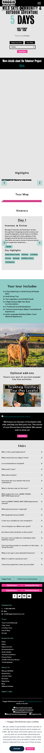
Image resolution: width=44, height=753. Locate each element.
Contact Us (7, 605)
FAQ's (4, 644)
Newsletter (6, 681)
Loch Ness (33, 254)
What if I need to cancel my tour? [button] (15, 559)
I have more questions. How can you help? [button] (18, 564)
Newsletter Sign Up (32, 590)
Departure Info (16, 42)
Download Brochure (32, 585)
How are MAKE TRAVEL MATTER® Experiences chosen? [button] (20, 502)
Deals (4, 642)
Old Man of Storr (27, 258)
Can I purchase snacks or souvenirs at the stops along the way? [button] (20, 546)
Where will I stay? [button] (8, 469)
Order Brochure (11, 590)
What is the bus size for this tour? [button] (15, 488)
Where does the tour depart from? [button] (15, 458)
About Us (6, 667)
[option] (22, 180)
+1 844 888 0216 (9, 608)
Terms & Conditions (9, 654)
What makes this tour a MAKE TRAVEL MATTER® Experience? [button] (16, 495)
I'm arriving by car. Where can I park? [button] (16, 526)
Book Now (22, 51)
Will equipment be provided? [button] (13, 515)
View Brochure (12, 585)
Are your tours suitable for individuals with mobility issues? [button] (18, 539)
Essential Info (8, 638)
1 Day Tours (6, 625)
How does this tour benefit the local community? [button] (16, 481)
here (22, 65)
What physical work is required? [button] (14, 509)
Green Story (6, 673)
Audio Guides (6, 652)
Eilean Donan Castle (12, 254)
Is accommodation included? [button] (13, 463)
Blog (3, 684)
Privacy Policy (7, 657)
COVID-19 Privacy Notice (10, 660)
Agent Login (7, 691)
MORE (8, 247)
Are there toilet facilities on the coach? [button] (17, 532)
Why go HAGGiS (7, 671)
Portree (8, 258)
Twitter (19, 596)
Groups (4, 633)
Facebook (15, 596)
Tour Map (29, 42)
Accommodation (8, 649)
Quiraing (16, 258)
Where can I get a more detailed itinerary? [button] (18, 553)
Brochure (5, 678)
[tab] (22, 452)
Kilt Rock (25, 254)
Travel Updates (7, 662)
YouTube (29, 596)
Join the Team (7, 676)
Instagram (24, 596)
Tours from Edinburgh (9, 623)
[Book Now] (22, 416)
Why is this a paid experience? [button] (13, 452)
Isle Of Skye (6, 630)
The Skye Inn (9, 262)
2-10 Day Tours (7, 628)
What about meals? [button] (9, 475)
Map (5, 611)
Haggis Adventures (9, 3)
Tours (4, 619)
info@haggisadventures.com (14, 614)
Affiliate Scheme (7, 686)
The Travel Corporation (32, 701)
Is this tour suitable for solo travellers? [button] (17, 521)
